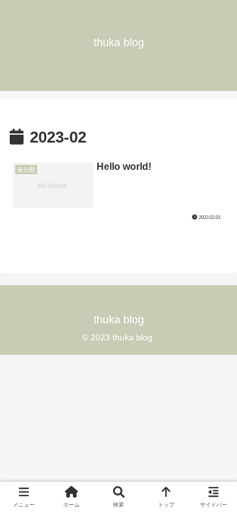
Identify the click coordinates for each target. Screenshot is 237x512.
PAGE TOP (218, 487)
